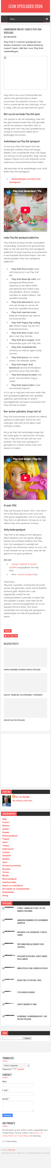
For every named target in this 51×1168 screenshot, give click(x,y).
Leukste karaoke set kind (27, 1004)
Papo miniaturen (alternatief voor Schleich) (30, 945)
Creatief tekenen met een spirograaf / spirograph (23, 695)
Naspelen (6, 868)
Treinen (5, 845)
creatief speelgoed (25, 574)
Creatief (6, 852)
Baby (4, 818)
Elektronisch (8, 848)
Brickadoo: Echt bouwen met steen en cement (32, 933)
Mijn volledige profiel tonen (22, 800)
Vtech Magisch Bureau (26, 992)
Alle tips (11, 1149)
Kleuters (6, 825)
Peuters (5, 822)
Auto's (5, 842)
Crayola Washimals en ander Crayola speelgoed (22, 669)
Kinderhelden (8, 891)
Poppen (5, 838)
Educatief (6, 855)
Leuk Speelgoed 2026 (25, 6)
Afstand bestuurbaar (11, 865)
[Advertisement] (25, 760)
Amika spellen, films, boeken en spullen (32, 968)
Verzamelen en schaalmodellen (15, 888)
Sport (5, 862)
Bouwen (5, 832)
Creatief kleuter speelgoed (14, 720)
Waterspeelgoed (9, 878)
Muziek (5, 875)
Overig (5, 895)
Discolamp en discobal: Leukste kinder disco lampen (32, 957)
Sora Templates (18, 1153)
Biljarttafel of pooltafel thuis (29, 980)
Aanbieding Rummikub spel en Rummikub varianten (32, 921)
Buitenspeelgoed (9, 835)
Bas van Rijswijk (22, 796)
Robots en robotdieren (12, 885)
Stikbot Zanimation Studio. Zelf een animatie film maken (31, 909)
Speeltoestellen (9, 882)
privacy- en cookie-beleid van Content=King (22, 1134)
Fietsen (5, 872)
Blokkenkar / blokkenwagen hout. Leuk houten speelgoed (32, 1017)
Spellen (5, 828)
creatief (7, 631)
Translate (20, 1069)
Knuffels (6, 858)
